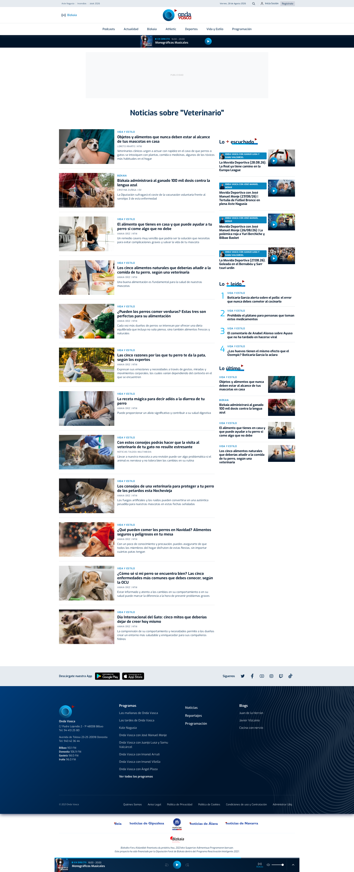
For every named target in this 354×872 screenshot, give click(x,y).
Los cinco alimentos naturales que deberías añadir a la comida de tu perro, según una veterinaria (164, 270)
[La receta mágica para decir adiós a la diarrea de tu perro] (86, 408)
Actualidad (131, 29)
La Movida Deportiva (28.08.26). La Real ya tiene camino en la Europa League (242, 166)
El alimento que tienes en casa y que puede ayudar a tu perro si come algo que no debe (164, 226)
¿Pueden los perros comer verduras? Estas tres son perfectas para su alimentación (161, 314)
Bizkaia (152, 29)
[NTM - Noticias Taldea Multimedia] (177, 824)
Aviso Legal (154, 804)
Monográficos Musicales (171, 42)
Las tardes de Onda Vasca (136, 720)
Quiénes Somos (132, 804)
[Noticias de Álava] (204, 823)
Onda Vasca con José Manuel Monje (143, 735)
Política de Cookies (209, 804)
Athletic (171, 29)
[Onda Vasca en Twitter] (243, 676)
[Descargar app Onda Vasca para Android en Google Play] (107, 676)
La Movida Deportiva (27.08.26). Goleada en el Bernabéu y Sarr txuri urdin (242, 264)
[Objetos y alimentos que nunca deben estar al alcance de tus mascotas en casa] (86, 146)
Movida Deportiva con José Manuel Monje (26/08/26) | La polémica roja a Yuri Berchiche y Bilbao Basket (242, 232)
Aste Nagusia (68, 4)
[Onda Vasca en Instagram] (271, 676)
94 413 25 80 (71, 730)
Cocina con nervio (251, 728)
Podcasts (109, 29)
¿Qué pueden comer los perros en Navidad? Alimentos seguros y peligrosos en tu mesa (164, 532)
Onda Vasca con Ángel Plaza (138, 769)
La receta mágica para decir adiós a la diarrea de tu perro (161, 401)
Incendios (81, 4)
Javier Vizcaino (249, 720)
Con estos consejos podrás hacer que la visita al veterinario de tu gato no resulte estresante (158, 444)
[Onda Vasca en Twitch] (281, 676)
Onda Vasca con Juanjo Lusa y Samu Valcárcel (143, 745)
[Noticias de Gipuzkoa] (147, 823)
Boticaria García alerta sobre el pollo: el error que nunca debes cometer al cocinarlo (259, 299)
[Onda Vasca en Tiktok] (290, 676)
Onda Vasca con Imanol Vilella (139, 762)
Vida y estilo (126, 131)
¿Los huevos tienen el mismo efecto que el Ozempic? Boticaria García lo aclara (258, 353)
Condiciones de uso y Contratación (246, 804)
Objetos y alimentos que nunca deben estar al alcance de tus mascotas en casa (163, 139)
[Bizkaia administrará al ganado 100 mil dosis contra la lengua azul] (86, 190)
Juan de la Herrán (251, 713)
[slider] (283, 865)
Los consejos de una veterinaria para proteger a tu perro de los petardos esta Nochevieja (165, 488)
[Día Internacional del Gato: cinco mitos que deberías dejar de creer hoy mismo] (86, 627)
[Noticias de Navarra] (242, 823)
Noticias (191, 708)
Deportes (191, 29)
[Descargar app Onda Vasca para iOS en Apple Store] (133, 676)
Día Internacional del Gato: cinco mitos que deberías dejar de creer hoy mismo (162, 619)
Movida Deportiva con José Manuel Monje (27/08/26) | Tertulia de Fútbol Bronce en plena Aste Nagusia (239, 198)
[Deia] (118, 823)
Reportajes (193, 715)
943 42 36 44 (72, 741)
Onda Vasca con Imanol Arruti (139, 754)
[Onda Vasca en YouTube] (262, 676)
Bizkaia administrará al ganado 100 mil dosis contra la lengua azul (163, 183)
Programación (241, 29)
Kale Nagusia (128, 728)
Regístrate (287, 3)
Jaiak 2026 (95, 4)
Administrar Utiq (282, 804)
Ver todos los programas (136, 776)
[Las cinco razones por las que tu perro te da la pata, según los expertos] (86, 365)
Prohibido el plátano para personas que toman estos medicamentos (260, 317)
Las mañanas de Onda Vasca (138, 713)
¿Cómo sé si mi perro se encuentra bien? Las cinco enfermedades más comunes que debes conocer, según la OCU (165, 578)
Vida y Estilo (214, 29)
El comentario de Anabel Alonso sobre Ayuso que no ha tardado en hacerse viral (260, 335)
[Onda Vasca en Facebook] (252, 676)
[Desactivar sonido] (268, 865)
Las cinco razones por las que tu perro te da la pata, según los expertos (161, 357)
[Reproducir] (208, 41)
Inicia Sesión (272, 3)
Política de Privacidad (179, 804)
